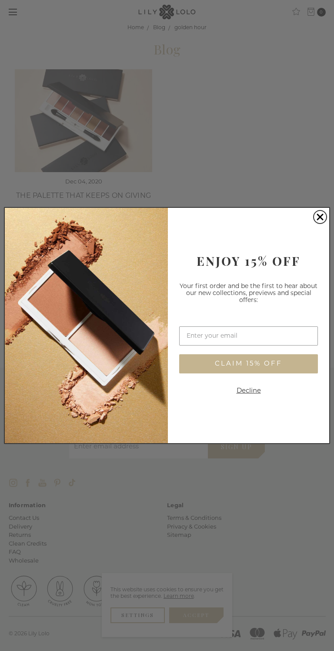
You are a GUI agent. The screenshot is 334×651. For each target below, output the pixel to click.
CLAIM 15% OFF (248, 364)
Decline (249, 391)
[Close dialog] (320, 217)
